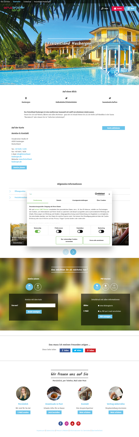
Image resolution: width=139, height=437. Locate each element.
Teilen (66, 350)
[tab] (29, 286)
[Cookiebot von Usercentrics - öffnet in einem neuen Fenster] (96, 194)
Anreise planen (19, 167)
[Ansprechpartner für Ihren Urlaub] (85, 393)
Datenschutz (50, 430)
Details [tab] (59, 200)
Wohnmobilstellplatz (17, 243)
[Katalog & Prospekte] (54, 393)
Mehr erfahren (85, 412)
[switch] (59, 231)
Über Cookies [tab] (101, 200)
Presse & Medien (62, 430)
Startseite (17, 2)
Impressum (41, 430)
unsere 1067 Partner (42, 209)
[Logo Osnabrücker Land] (14, 8)
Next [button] (73, 252)
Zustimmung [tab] (37, 200)
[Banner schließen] (109, 194)
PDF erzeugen (105, 316)
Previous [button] (66, 252)
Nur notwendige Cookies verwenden (69, 240)
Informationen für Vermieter (80, 430)
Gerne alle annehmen (97, 240)
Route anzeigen (34, 312)
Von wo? (15, 305)
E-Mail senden (23, 412)
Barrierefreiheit (97, 430)
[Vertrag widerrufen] (116, 393)
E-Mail (86, 311)
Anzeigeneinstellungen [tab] (80, 200)
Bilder (86, 305)
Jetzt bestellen (54, 412)
